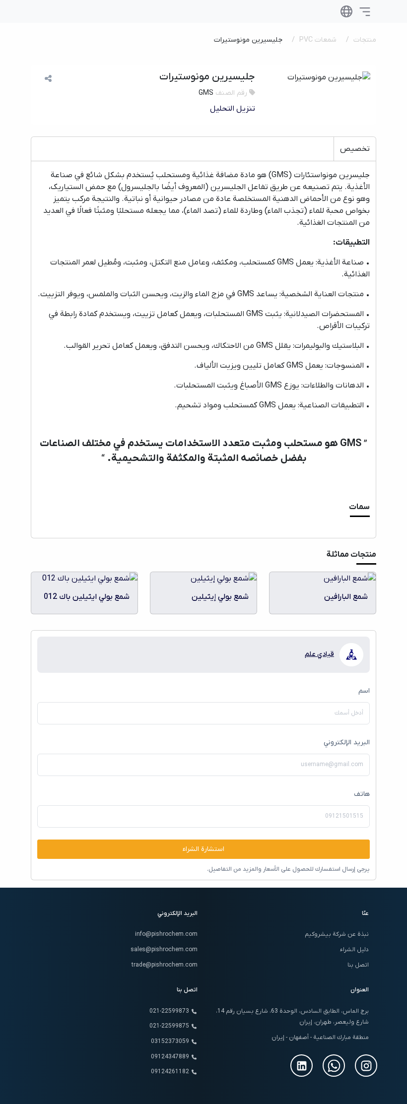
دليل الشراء (354, 950)
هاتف (362, 794)
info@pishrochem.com (166, 934)
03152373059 (170, 1041)
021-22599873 (169, 1011)
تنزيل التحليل (232, 109)
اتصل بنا (358, 965)
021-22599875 (169, 1026)
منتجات (364, 40)
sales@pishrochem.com (164, 950)
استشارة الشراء (203, 849)
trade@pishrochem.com (165, 965)
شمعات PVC (318, 40)
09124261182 (170, 1072)
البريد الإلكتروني (347, 742)
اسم (364, 691)
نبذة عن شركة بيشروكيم (337, 934)
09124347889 (170, 1057)
